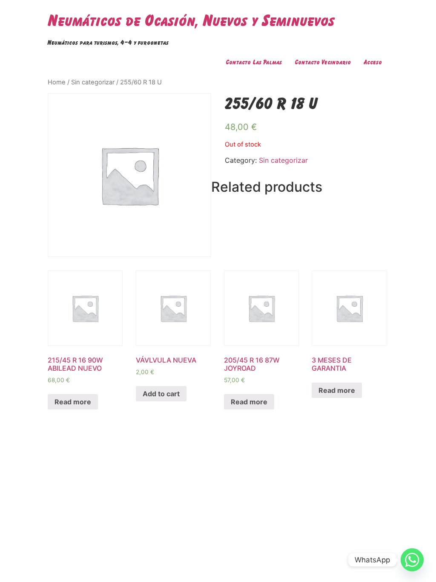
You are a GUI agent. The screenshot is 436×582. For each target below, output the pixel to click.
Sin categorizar (93, 82)
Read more (72, 402)
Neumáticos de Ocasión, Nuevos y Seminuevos (191, 20)
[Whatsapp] (412, 559)
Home (57, 82)
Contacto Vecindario (323, 62)
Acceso (373, 62)
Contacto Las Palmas (254, 62)
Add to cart (161, 393)
